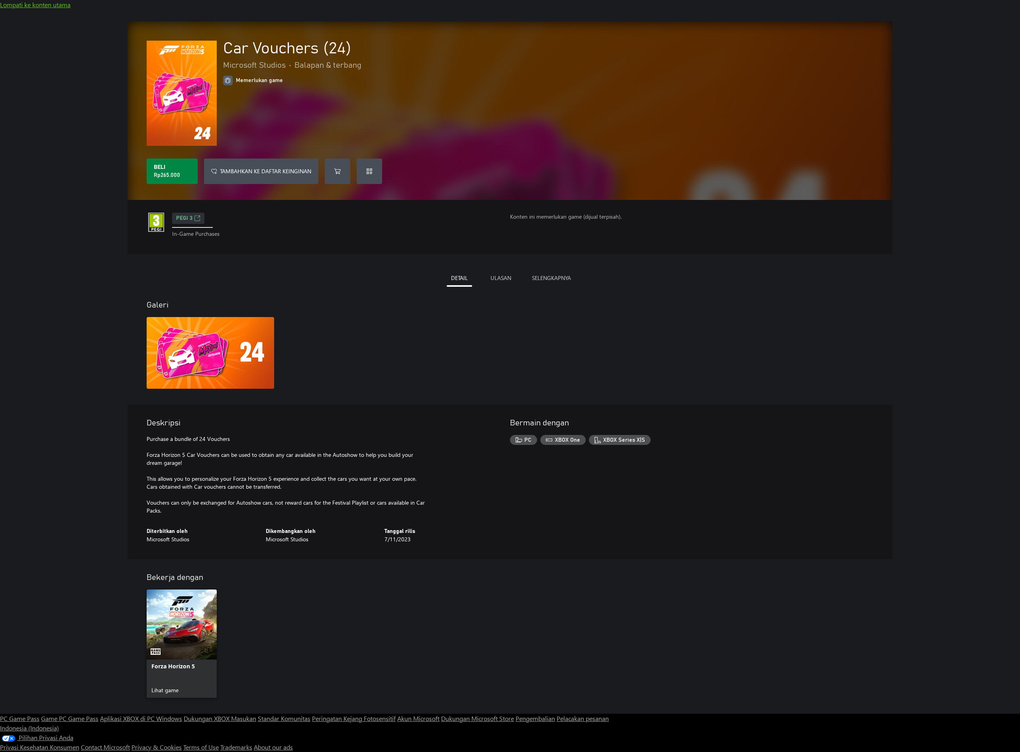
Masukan (243, 718)
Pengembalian (535, 718)
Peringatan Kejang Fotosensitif (354, 718)
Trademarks (236, 747)
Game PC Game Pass (69, 718)
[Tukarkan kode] (369, 171)
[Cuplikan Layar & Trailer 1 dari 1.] (210, 353)
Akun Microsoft (418, 718)
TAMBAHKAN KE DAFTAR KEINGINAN (265, 171)
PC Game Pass (19, 718)
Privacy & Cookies (156, 747)
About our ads (273, 747)
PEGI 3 (184, 218)
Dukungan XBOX (207, 718)
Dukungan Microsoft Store (477, 718)
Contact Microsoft (105, 747)
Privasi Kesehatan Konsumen (39, 747)
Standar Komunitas (284, 718)
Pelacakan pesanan (583, 718)
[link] (182, 643)
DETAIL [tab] (459, 278)
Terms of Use (201, 747)
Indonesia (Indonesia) (29, 728)
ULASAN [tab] (500, 278)
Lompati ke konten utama (35, 4)
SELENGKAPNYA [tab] (551, 278)
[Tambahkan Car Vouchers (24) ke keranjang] (337, 171)
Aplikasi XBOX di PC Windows (141, 718)
